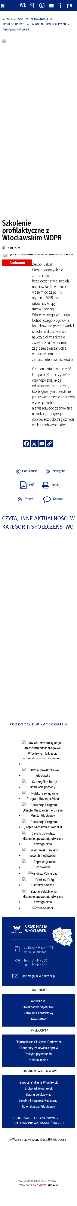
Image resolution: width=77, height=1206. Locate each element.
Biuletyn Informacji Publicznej (38, 1100)
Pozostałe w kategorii (36, 724)
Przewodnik (39, 1030)
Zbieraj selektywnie (38, 1094)
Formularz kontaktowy (38, 1013)
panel (70, 5)
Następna (54, 469)
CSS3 (38, 1168)
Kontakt (51, 497)
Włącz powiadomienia (23, 5)
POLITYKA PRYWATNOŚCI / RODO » (38, 1123)
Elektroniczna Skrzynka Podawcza (38, 1042)
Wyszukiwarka (32, 5)
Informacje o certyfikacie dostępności (38, 1153)
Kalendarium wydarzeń (38, 1007)
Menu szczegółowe (61, 5)
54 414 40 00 (39, 960)
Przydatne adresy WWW (39, 1071)
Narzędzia (41, 5)
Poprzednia (24, 469)
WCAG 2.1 (51, 1168)
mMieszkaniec (38, 1060)
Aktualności (38, 1001)
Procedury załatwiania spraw (38, 1048)
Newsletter (38, 1019)
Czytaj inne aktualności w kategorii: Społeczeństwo (38, 522)
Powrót (24, 497)
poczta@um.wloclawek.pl (39, 976)
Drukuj (49, 483)
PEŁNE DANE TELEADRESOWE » (35, 1118)
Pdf (25, 483)
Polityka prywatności (38, 1054)
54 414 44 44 (39, 965)
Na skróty (39, 990)
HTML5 (31, 1168)
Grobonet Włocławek (39, 1088)
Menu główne (51, 5)
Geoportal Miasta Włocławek (38, 1082)
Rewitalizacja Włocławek (38, 1106)
